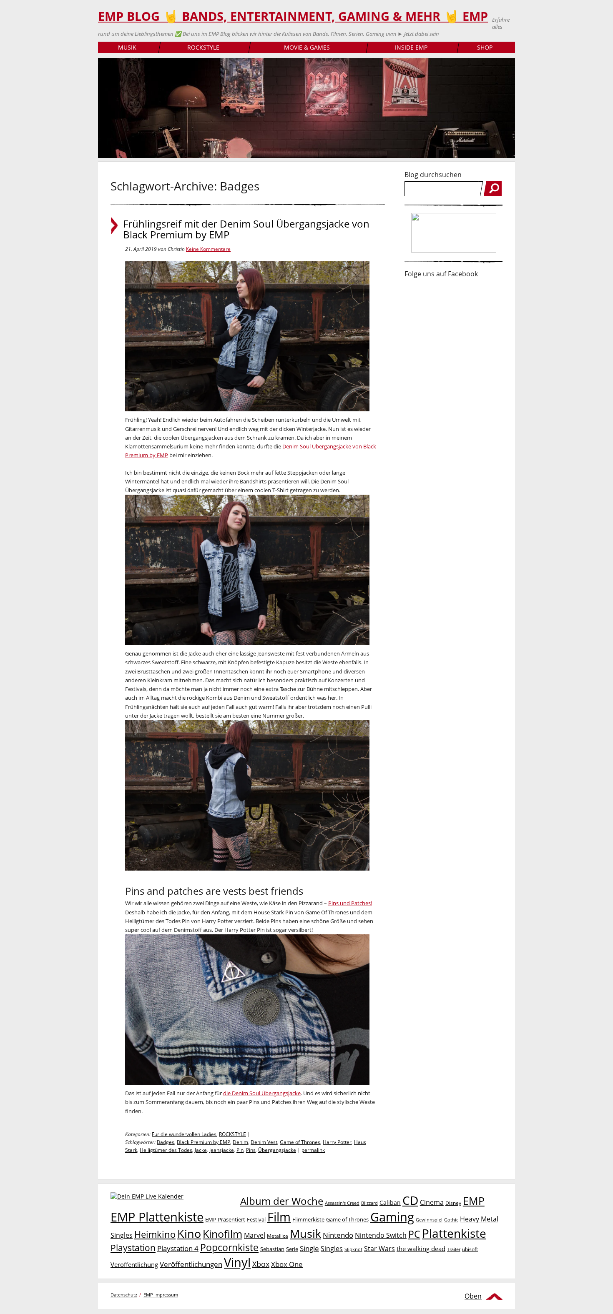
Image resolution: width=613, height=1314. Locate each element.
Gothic (451, 1219)
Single (309, 1248)
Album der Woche (281, 1201)
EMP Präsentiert (225, 1219)
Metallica (277, 1235)
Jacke (201, 1150)
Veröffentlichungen (191, 1264)
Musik (305, 1233)
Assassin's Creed (342, 1203)
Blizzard (369, 1203)
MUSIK (127, 47)
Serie (292, 1249)
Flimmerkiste (308, 1219)
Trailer (453, 1249)
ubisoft (470, 1249)
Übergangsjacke (277, 1150)
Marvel (254, 1235)
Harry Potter (337, 1142)
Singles (332, 1248)
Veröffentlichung (134, 1264)
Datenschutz (124, 1294)
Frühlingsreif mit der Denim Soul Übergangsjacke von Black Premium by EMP (246, 229)
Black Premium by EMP (203, 1142)
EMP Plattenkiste (157, 1217)
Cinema (432, 1202)
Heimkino (155, 1234)
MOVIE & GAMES (307, 47)
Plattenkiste (454, 1233)
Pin (240, 1150)
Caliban (390, 1202)
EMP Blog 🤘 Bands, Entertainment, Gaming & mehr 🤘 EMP (293, 16)
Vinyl (237, 1262)
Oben (473, 1296)
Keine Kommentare (208, 249)
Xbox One (287, 1264)
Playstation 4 (177, 1248)
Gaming (392, 1217)
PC (414, 1234)
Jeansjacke (221, 1150)
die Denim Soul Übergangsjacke (262, 1093)
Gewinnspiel (429, 1219)
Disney (453, 1202)
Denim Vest (264, 1142)
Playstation (133, 1248)
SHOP (484, 47)
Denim (240, 1142)
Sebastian (272, 1249)
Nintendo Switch (381, 1235)
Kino (189, 1233)
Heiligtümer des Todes (166, 1150)
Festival (256, 1219)
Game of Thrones (300, 1142)
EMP (474, 1201)
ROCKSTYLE (203, 47)
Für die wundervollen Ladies (184, 1134)
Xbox (260, 1264)
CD (410, 1200)
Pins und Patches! (350, 903)
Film (279, 1217)
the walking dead (421, 1248)
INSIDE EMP (411, 47)
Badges (165, 1142)
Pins (251, 1150)
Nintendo (338, 1235)
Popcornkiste (229, 1247)
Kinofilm (222, 1233)
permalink (313, 1150)
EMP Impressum (160, 1294)
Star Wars (379, 1248)
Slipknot (353, 1249)
